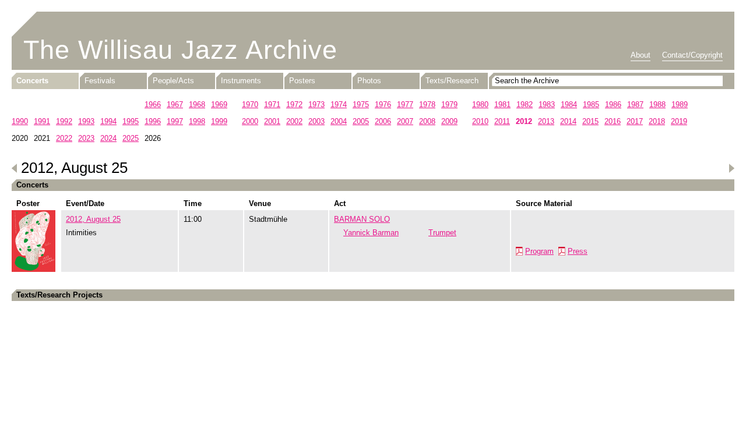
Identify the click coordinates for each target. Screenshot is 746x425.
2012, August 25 (93, 219)
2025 (130, 138)
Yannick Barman (371, 232)
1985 (591, 104)
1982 (524, 104)
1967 (175, 104)
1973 (316, 104)
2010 (480, 121)
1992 (64, 121)
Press (577, 251)
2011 (502, 121)
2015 (590, 121)
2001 (272, 121)
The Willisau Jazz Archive (180, 50)
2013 (546, 121)
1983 (547, 104)
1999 (219, 121)
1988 (657, 104)
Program (539, 251)
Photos (369, 80)
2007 (405, 121)
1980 (480, 104)
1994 (108, 121)
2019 (679, 121)
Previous (14, 168)
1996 (153, 121)
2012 (524, 121)
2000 (250, 121)
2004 (338, 121)
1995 (130, 121)
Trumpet (442, 232)
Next (731, 168)
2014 (568, 121)
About (640, 55)
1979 (449, 104)
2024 (108, 138)
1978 (427, 104)
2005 (361, 121)
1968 (197, 104)
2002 (294, 121)
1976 (383, 104)
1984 (569, 104)
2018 (657, 121)
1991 (42, 121)
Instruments (241, 80)
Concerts (32, 80)
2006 (383, 121)
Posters (302, 80)
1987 (635, 104)
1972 (294, 104)
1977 (405, 104)
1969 (219, 104)
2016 (612, 121)
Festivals (100, 80)
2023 (86, 138)
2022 (64, 138)
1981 (502, 104)
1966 (153, 104)
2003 (316, 121)
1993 (86, 121)
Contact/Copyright (692, 55)
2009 (449, 121)
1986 (613, 104)
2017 (635, 121)
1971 (272, 104)
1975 (361, 104)
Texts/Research (451, 80)
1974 (338, 104)
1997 (175, 121)
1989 (679, 104)
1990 (20, 121)
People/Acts (173, 80)
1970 (250, 104)
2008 (427, 121)
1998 (197, 121)
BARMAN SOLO (362, 219)
